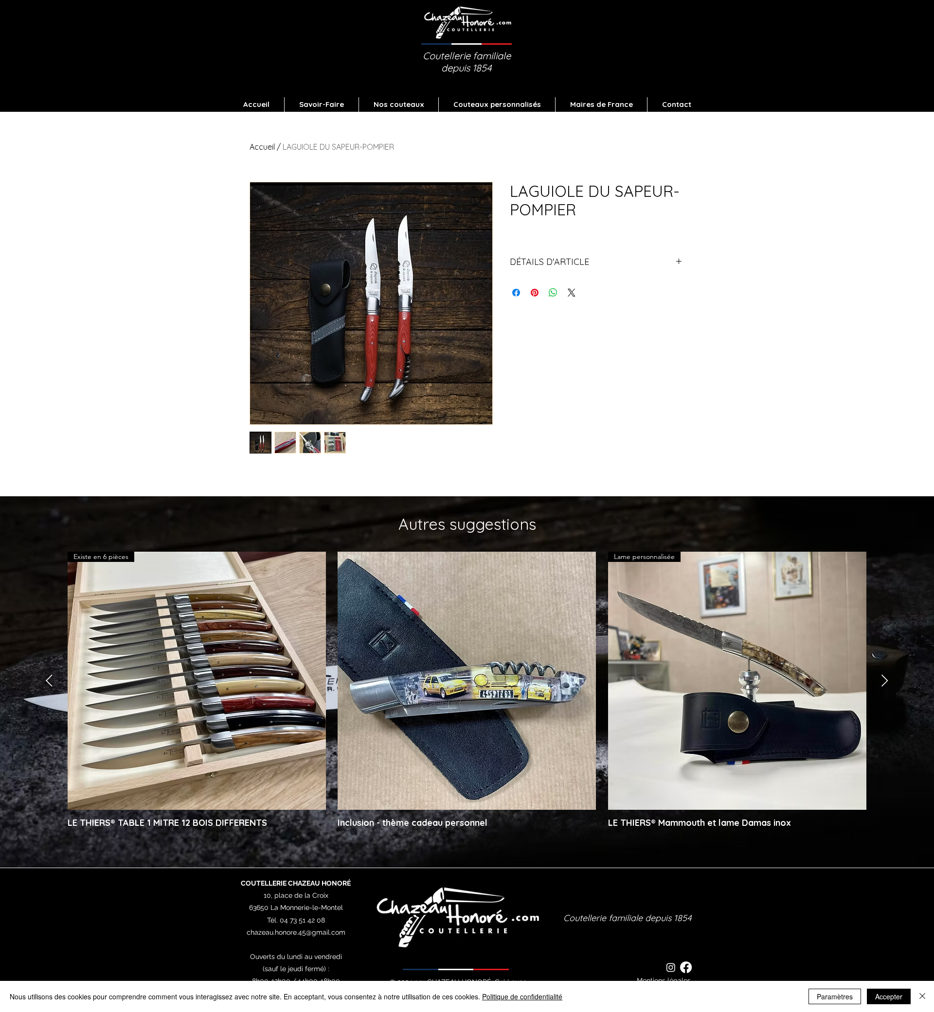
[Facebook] (686, 967)
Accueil (262, 147)
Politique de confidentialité (522, 996)
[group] (467, 695)
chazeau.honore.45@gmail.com (296, 932)
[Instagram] (671, 967)
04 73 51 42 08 (302, 920)
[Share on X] (571, 292)
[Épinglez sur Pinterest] (534, 292)
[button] (398, 104)
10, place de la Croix (296, 895)
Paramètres (835, 996)
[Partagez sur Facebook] (516, 292)
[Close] (922, 996)
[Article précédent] (49, 680)
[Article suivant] (885, 680)
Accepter (888, 996)
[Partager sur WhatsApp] (553, 292)
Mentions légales (664, 980)
